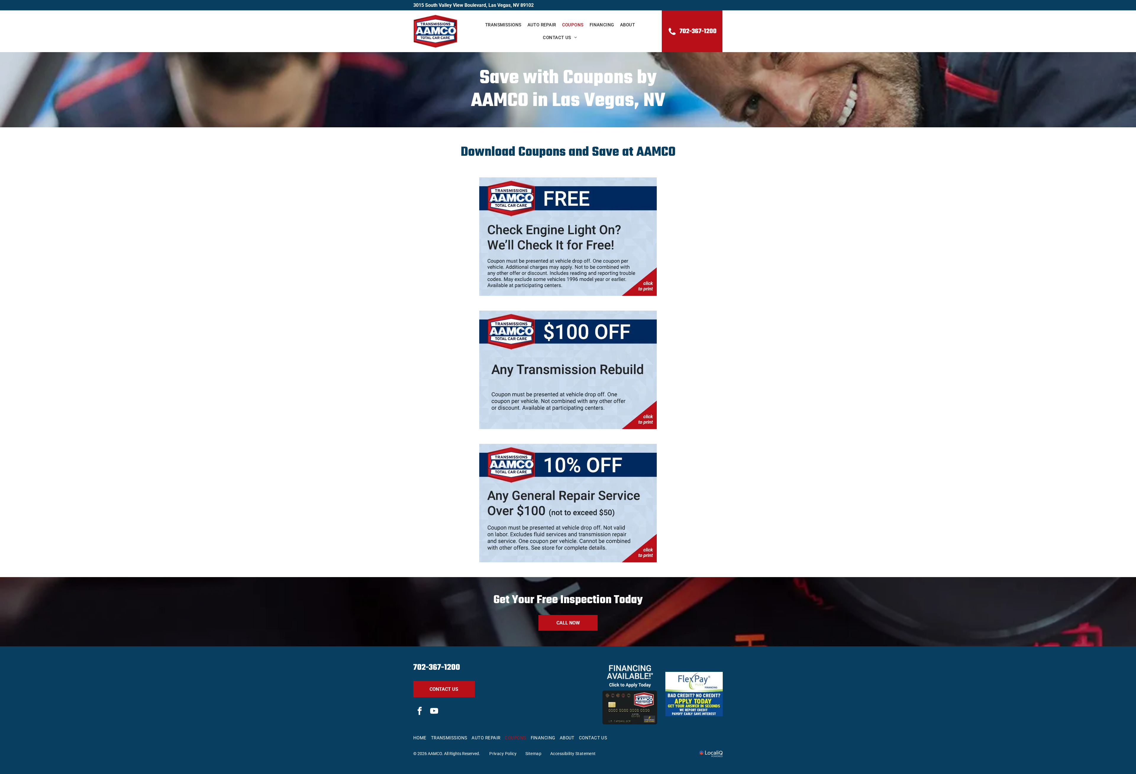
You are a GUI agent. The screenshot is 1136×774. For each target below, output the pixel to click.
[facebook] (419, 711)
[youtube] (434, 711)
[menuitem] (503, 25)
